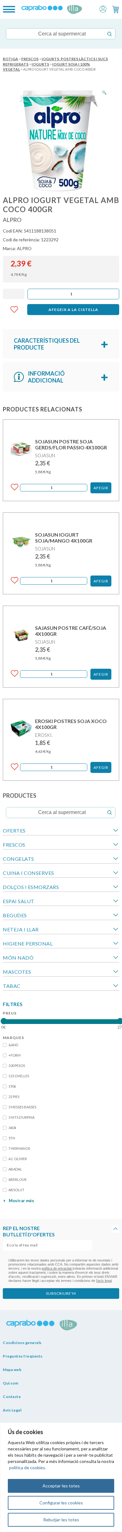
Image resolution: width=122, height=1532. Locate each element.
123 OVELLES (18, 1076)
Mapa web (12, 1369)
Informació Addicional (46, 377)
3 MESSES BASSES (22, 1107)
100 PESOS (16, 1065)
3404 (12, 1128)
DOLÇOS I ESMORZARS (31, 887)
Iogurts (40, 64)
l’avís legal (104, 1281)
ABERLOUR (17, 1179)
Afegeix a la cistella (73, 309)
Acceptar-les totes (61, 1485)
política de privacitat (57, 1268)
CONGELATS (18, 859)
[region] (61, 1477)
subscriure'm (61, 1293)
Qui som (10, 1383)
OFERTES (14, 830)
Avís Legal (12, 1410)
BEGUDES (15, 915)
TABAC (12, 986)
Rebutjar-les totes (61, 1519)
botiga (10, 58)
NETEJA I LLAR (21, 929)
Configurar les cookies (61, 1502)
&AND (13, 1045)
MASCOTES (17, 972)
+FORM (14, 1055)
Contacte (12, 1396)
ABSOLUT (16, 1190)
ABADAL (15, 1169)
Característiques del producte (47, 344)
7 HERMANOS (19, 1148)
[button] (102, 8)
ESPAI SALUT (18, 901)
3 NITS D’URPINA (21, 1117)
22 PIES (13, 1097)
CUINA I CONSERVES (28, 873)
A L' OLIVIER (17, 1159)
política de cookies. (27, 1467)
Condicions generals (22, 1342)
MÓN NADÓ (18, 958)
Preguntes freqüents (23, 1356)
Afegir (101, 487)
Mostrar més (18, 1200)
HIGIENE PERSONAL (28, 943)
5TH (11, 1138)
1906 (12, 1086)
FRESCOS (29, 58)
